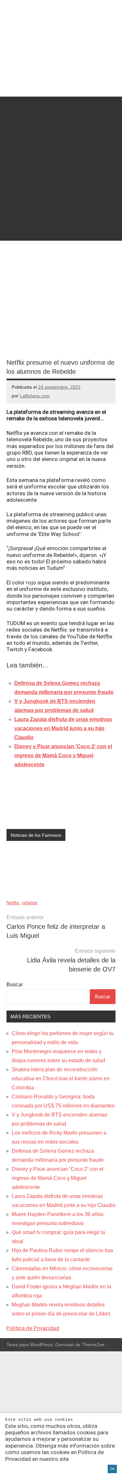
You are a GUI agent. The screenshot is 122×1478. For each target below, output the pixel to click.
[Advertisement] (61, 157)
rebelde (29, 902)
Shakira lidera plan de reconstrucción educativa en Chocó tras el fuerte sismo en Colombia (61, 1078)
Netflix (13, 902)
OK (112, 1469)
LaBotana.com (35, 395)
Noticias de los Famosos (36, 835)
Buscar (15, 984)
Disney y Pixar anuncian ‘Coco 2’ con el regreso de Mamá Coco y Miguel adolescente (57, 1178)
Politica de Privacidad (33, 1328)
